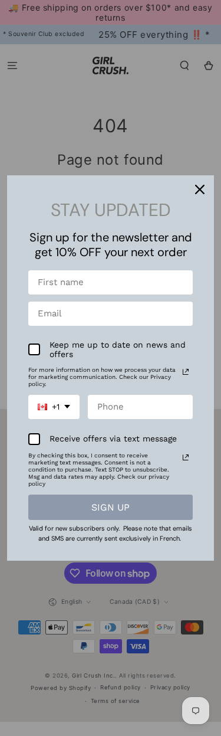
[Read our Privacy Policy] (186, 372)
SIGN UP (110, 507)
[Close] (200, 189)
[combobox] (54, 407)
